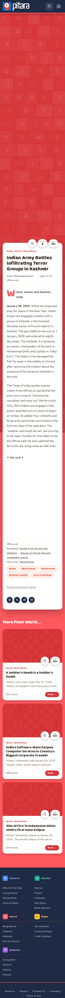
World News (29, 251)
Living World (10, 893)
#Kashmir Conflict (18, 575)
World (18, 251)
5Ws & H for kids (12, 888)
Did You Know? (11, 941)
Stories (45, 878)
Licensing (55, 991)
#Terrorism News (43, 575)
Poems (38, 893)
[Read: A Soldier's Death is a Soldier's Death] (32, 646)
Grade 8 (24, 548)
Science (14, 878)
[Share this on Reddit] (24, 600)
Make (44, 916)
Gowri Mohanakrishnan (20, 276)
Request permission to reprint (21, 587)
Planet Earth (10, 898)
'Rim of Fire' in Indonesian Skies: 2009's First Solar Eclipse (31, 828)
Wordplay (40, 903)
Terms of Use (33, 995)
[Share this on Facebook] (10, 600)
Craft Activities (42, 936)
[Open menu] (58, 6)
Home (10, 251)
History (7, 969)
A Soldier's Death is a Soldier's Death (29, 674)
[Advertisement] (32, 498)
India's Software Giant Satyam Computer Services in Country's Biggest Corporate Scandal (30, 751)
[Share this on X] (17, 600)
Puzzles (7, 974)
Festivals (7, 936)
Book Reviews (42, 908)
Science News (10, 903)
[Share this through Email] (32, 600)
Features (7, 931)
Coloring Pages (43, 931)
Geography (9, 959)
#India (12, 568)
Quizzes (14, 950)
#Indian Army (48, 568)
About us (10, 991)
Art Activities (41, 926)
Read (52, 694)
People (24, 991)
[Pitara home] (17, 6)
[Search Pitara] (49, 6)
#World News (28, 568)
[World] (32, 243)
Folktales (39, 898)
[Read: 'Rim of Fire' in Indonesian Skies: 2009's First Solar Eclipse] (32, 799)
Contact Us (38, 991)
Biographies (9, 926)
